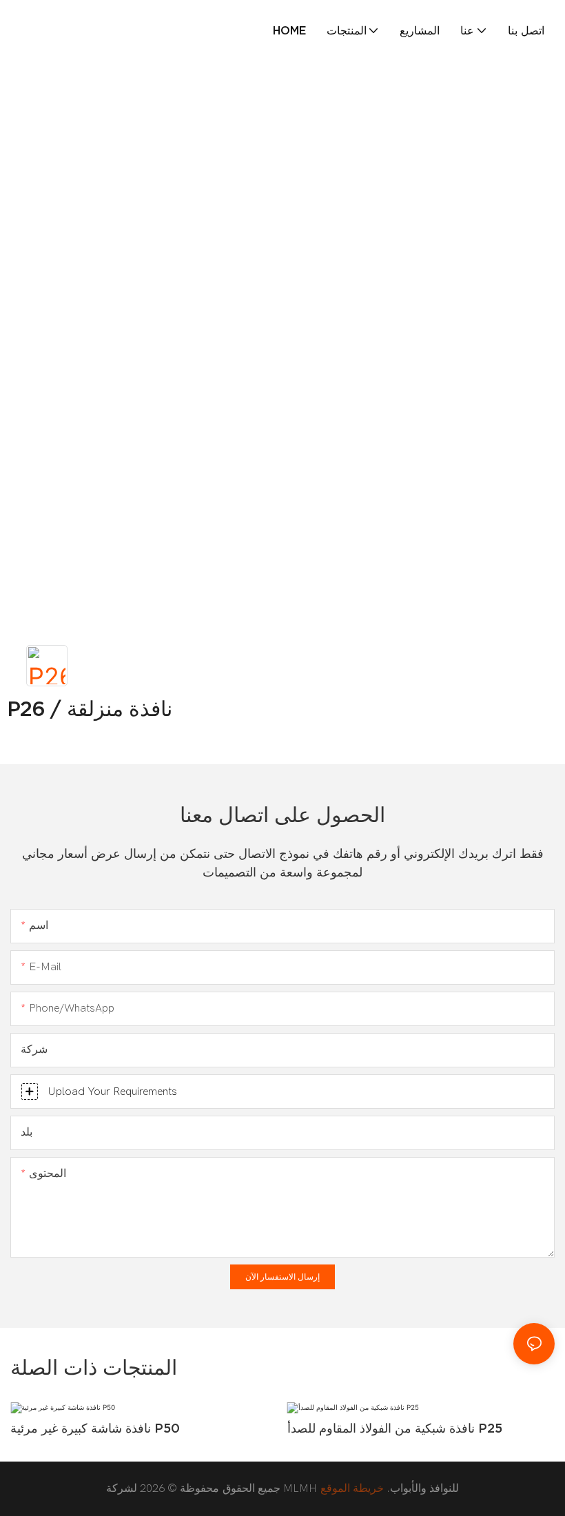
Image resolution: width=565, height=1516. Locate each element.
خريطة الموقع (352, 1488)
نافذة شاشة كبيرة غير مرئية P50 (95, 1428)
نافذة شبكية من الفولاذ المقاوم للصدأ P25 (394, 1428)
